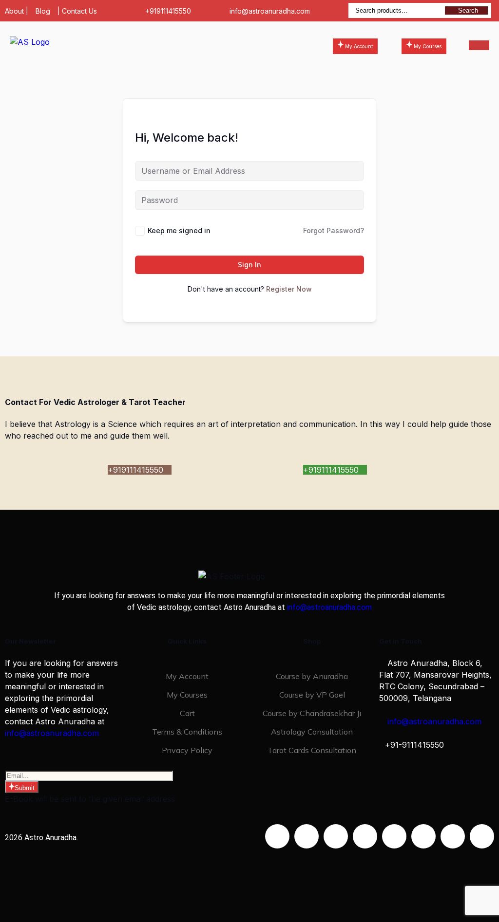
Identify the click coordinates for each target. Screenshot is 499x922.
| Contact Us (77, 11)
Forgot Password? (333, 230)
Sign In (249, 264)
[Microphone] (482, 836)
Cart (187, 713)
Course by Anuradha (312, 676)
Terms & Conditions (187, 732)
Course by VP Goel (312, 695)
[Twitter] (336, 836)
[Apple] (453, 836)
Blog (43, 11)
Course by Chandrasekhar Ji (312, 713)
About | (16, 11)
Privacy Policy (187, 750)
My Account (187, 676)
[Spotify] (423, 836)
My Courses (187, 695)
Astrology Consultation (312, 732)
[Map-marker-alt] (394, 836)
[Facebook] (277, 836)
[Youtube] (365, 836)
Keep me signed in (179, 230)
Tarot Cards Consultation (312, 750)
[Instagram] (306, 836)
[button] (202, 45)
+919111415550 (168, 11)
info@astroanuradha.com (270, 11)
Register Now (289, 289)
